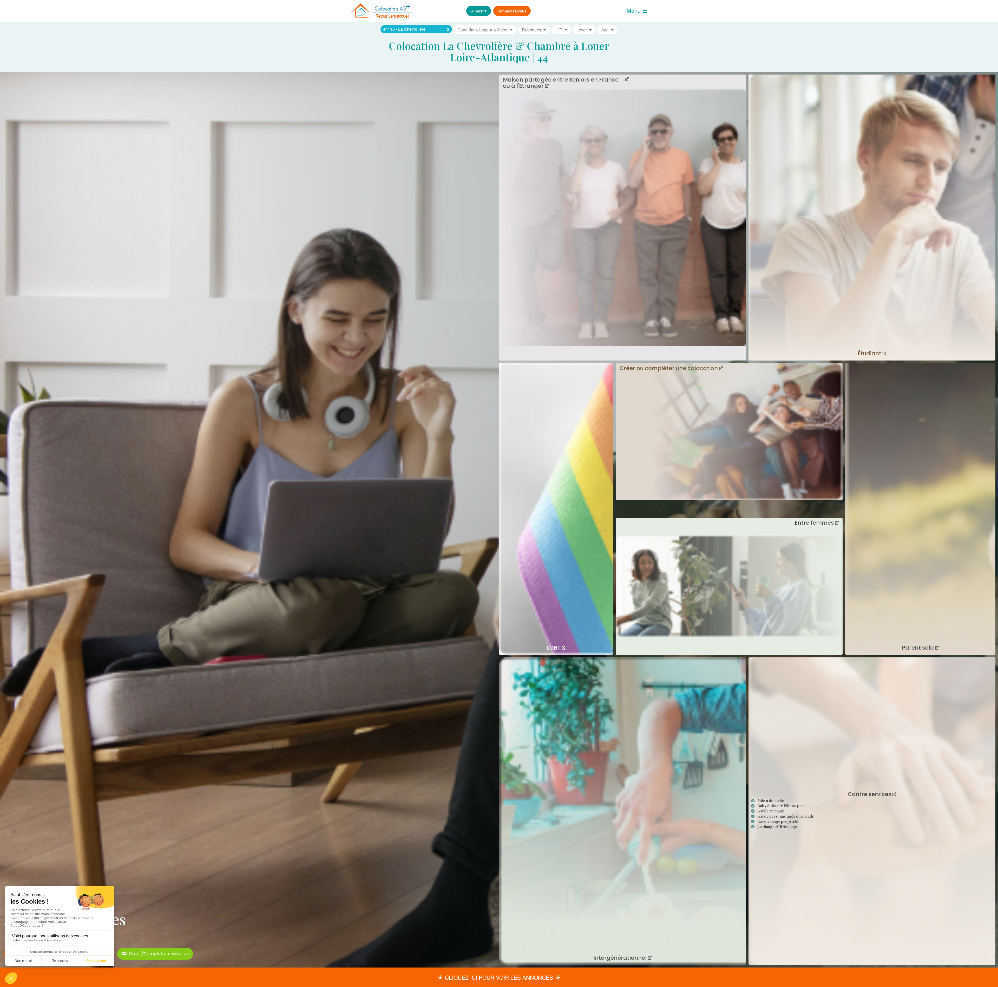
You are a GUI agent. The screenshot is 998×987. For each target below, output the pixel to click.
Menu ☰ (637, 10)
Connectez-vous (512, 11)
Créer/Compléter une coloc (159, 953)
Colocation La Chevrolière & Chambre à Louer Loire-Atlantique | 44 (499, 51)
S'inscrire (478, 11)
